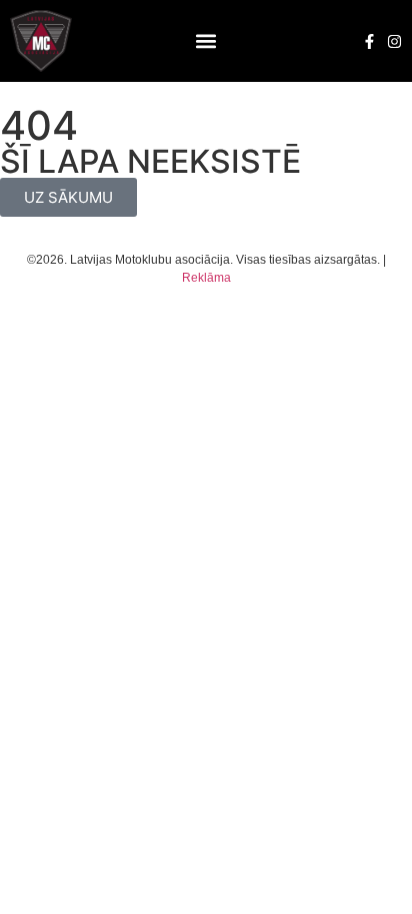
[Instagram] (394, 41)
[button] (205, 41)
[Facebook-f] (369, 41)
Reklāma (206, 278)
